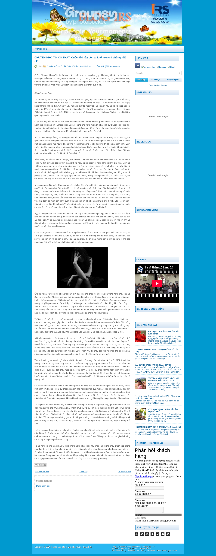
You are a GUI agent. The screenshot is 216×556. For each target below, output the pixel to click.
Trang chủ (83, 472)
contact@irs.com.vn (169, 550)
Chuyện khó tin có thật (56, 66)
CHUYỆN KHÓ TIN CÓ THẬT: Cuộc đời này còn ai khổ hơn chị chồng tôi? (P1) (80, 59)
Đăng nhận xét (42, 486)
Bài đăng (141, 80)
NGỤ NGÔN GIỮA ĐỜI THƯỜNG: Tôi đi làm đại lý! (158, 427)
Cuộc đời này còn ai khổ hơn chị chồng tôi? (85, 66)
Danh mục (155, 80)
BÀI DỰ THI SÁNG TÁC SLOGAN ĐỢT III (153, 365)
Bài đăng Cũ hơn (124, 472)
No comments (114, 66)
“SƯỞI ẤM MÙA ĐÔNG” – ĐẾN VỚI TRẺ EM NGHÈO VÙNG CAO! (163, 379)
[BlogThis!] (38, 465)
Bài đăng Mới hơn (42, 472)
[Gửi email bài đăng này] (35, 465)
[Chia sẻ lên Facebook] (44, 465)
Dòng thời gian (172, 80)
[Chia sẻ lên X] (41, 465)
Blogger (164, 85)
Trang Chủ (41, 49)
